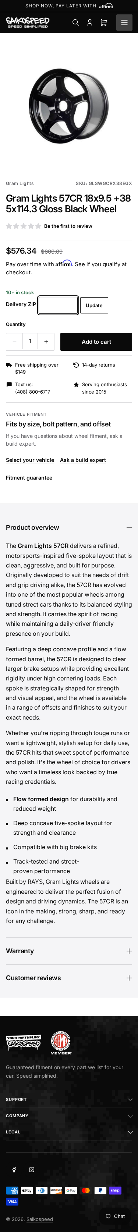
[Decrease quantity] (14, 341)
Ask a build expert (83, 460)
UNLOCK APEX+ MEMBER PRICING (69, 5)
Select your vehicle (30, 460)
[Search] (76, 22)
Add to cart (96, 341)
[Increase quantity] (46, 341)
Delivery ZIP (21, 304)
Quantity (16, 324)
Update (94, 305)
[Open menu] (124, 22)
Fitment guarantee (29, 477)
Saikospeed (39, 1219)
